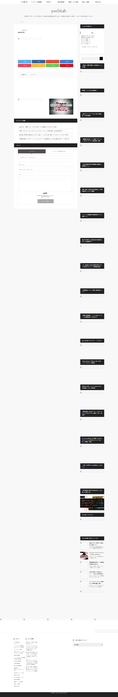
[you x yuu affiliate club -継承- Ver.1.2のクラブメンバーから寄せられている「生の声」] (92, 446)
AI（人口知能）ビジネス (19, 677)
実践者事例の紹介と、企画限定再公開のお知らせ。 (96, 563)
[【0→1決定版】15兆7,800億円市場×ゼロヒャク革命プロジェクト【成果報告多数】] (92, 271)
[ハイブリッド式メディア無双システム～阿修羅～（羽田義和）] (92, 221)
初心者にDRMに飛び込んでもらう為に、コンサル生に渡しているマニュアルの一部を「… (45, 135)
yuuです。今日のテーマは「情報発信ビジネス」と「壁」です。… (96, 576)
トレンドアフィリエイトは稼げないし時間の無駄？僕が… (96, 582)
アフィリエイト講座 (18, 649)
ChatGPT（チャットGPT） (19, 672)
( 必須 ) (22, 164)
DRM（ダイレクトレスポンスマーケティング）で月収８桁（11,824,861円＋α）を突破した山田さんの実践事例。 (32, 662)
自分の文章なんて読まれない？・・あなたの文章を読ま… (96, 572)
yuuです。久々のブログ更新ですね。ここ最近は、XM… (96, 557)
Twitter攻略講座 (17, 663)
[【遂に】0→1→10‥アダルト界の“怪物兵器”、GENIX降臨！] (92, 120)
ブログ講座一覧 (24, 2)
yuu (25, 74)
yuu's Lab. (58, 692)
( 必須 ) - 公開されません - (26, 169)
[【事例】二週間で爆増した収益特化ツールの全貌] (92, 71)
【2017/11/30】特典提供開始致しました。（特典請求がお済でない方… (96, 547)
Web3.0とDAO (17, 675)
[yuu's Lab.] (59, 13)
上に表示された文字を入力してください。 (45, 195)
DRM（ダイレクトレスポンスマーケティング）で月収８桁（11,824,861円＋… (41, 131)
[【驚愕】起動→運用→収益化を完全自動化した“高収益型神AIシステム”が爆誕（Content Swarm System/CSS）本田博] (92, 196)
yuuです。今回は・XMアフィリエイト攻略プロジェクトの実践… (96, 567)
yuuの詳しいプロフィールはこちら (89, 46)
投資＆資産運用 (61, 2)
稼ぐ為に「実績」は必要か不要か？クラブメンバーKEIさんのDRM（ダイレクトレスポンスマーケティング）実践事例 (32, 668)
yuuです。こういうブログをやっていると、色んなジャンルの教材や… (96, 586)
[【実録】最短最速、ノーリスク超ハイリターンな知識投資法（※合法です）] (92, 322)
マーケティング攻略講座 (36, 2)
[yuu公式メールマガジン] (30, 107)
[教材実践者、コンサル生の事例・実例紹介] (61, 107)
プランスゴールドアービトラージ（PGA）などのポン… (96, 553)
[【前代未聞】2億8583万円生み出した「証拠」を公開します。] (92, 510)
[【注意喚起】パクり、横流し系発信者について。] (92, 296)
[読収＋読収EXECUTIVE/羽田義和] (92, 170)
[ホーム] (16, 2)
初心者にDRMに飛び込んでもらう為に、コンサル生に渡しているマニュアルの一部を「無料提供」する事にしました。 (32, 655)
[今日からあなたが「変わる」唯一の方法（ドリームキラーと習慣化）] (92, 367)
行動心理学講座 (17, 655)
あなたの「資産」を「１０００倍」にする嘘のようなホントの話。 (38, 127)
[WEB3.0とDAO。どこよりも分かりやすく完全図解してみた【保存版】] (92, 393)
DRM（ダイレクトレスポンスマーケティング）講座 (20, 652)
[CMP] (92, 145)
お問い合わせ (98, 2)
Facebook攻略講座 (17, 665)
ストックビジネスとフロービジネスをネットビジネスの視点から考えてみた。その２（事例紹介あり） (31, 648)
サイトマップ (16, 643)
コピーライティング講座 (19, 647)
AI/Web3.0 (48, 2)
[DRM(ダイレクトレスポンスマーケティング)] (92, 471)
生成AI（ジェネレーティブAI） (19, 670)
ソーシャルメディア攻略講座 (19, 657)
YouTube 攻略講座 (17, 661)
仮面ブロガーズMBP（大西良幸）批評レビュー (96, 543)
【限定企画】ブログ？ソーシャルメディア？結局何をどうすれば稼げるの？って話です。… (45, 139)
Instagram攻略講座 (17, 658)
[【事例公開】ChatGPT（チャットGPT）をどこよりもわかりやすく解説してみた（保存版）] (92, 419)
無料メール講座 (85, 2)
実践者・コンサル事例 (73, 2)
